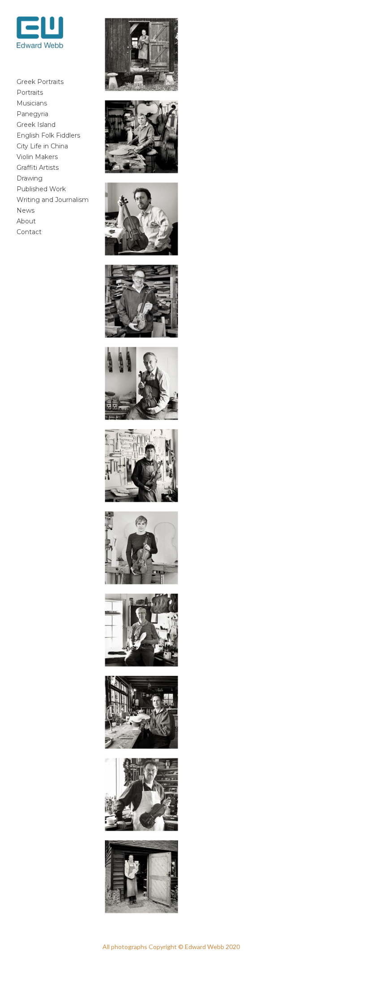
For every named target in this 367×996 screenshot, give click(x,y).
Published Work (41, 189)
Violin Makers (37, 157)
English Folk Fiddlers (48, 135)
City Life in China (42, 146)
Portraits (30, 92)
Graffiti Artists (38, 168)
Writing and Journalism (53, 200)
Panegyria (32, 114)
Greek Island (36, 125)
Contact (29, 232)
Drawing (30, 178)
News (25, 210)
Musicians (32, 103)
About (26, 221)
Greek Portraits (40, 82)
